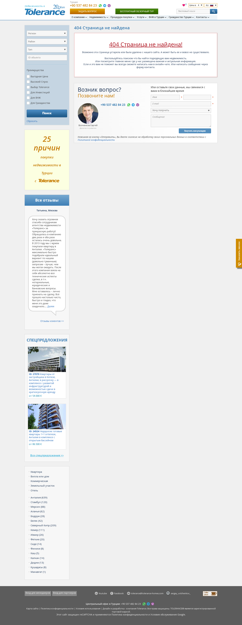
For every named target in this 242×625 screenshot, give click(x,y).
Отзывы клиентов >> (52, 321)
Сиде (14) (36, 544)
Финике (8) (37, 548)
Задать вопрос (87, 11)
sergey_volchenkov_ (180, 593)
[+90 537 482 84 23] (100, 5)
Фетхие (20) (37, 539)
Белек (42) (36, 520)
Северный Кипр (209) (43, 525)
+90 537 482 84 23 (84, 5)
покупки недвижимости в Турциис (47, 161)
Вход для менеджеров (38, 592)
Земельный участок (43, 485)
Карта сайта (32, 608)
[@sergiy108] (104, 5)
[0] (183, 5)
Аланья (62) (37, 511)
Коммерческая (39, 481)
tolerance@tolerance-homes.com (147, 593)
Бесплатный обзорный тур (137, 11)
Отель (34, 490)
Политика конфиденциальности (57, 608)
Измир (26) (37, 534)
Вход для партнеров (64, 592)
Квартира (36, 471)
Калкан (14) (37, 558)
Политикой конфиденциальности (96, 139)
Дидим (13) (37, 562)
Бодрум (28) (38, 516)
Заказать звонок (239, 251)
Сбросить (32, 121)
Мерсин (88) (38, 506)
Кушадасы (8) (38, 567)
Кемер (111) (37, 530)
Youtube (103, 593)
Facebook (119, 593)
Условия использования (88, 608)
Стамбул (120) (39, 502)
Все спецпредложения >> (47, 455)
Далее (50, 306)
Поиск (47, 113)
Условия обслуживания (163, 614)
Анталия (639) (39, 497)
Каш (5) (35, 553)
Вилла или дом (40, 476)
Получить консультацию (195, 130)
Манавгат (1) (38, 571)
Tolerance (141, 608)
